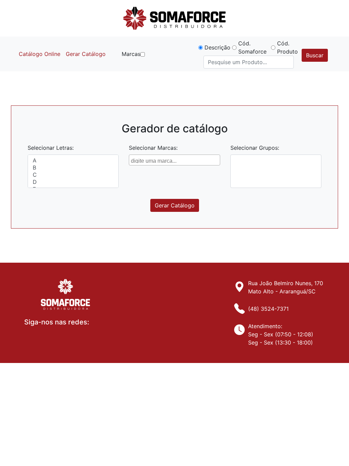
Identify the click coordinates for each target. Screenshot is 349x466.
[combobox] (174, 160)
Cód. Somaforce (252, 47)
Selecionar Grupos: (254, 147)
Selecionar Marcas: (153, 147)
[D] (73, 182)
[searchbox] (175, 160)
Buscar (314, 55)
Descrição (217, 47)
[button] (142, 54)
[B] (73, 167)
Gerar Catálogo (86, 53)
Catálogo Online (39, 53)
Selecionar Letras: (51, 147)
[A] (73, 160)
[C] (73, 174)
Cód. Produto (287, 47)
